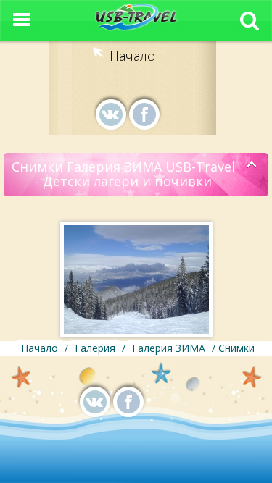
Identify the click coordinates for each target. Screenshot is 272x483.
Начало (132, 55)
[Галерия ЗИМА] (252, 165)
